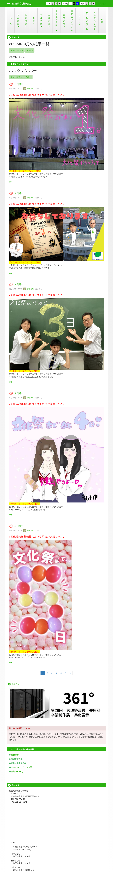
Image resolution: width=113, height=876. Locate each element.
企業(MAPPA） (17, 771)
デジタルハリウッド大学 (21, 767)
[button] (18, 20)
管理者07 (30, 88)
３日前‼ (18, 284)
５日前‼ (18, 526)
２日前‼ (18, 193)
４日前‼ (18, 393)
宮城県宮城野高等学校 (23, 3)
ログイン (102, 3)
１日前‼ (18, 84)
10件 (29, 50)
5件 (28, 77)
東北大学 (15, 754)
